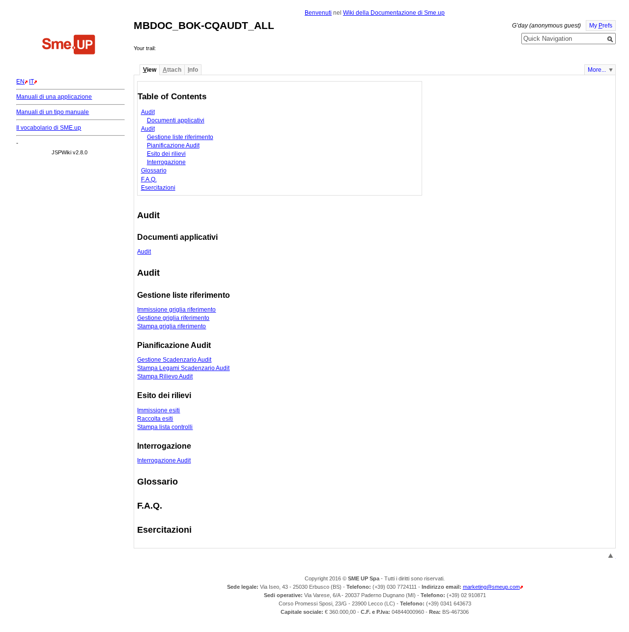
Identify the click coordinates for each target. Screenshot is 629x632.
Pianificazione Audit (173, 145)
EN (20, 81)
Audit (148, 112)
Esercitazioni (158, 187)
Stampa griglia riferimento (171, 326)
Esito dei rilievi (166, 153)
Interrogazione (166, 162)
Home (69, 46)
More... (597, 69)
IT (31, 81)
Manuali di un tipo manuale (52, 112)
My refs (600, 25)
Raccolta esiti (155, 418)
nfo (193, 69)
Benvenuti (318, 12)
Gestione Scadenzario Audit (174, 359)
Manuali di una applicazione (54, 96)
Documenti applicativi (175, 120)
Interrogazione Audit (164, 460)
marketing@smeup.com (491, 587)
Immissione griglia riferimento (176, 309)
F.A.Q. (149, 179)
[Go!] (610, 39)
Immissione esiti (158, 410)
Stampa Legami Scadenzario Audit (183, 368)
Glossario (154, 170)
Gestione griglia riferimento (173, 318)
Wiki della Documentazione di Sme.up (394, 12)
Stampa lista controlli (165, 427)
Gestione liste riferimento (180, 137)
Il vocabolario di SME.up (48, 127)
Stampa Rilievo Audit (165, 376)
